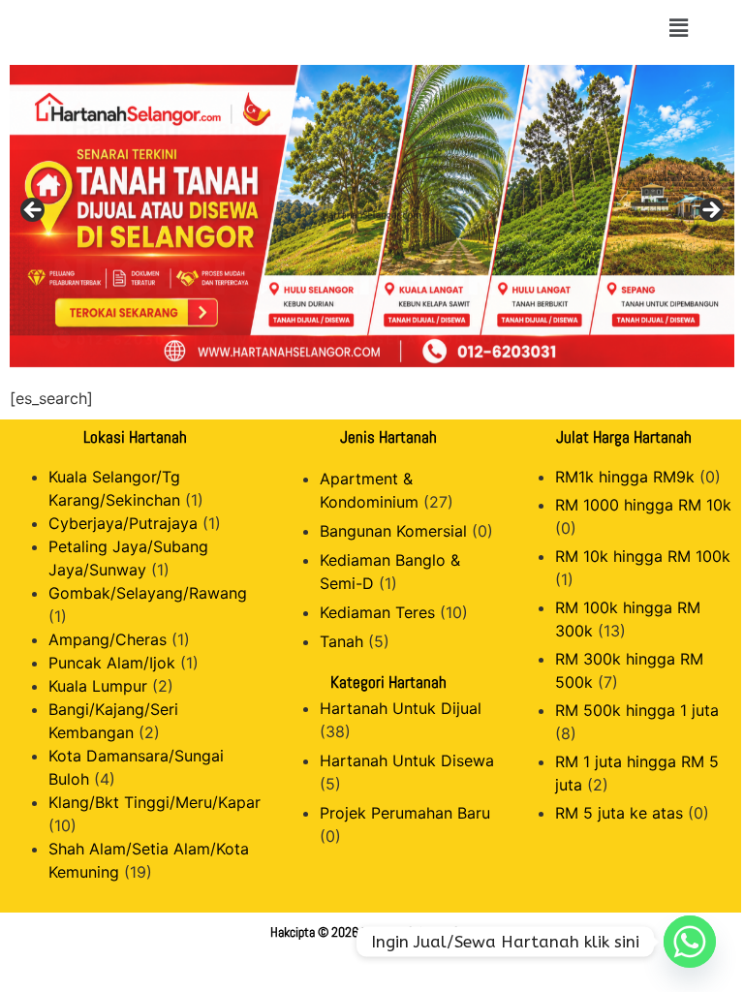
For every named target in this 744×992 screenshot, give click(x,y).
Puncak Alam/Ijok (111, 662)
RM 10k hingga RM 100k (642, 556)
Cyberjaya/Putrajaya (123, 523)
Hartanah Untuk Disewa (407, 760)
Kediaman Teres (377, 612)
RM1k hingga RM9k (625, 476)
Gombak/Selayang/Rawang (147, 593)
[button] (678, 28)
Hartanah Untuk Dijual (400, 708)
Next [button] (710, 211)
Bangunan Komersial (393, 531)
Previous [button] (33, 211)
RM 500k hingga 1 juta (637, 710)
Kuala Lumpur (97, 686)
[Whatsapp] (690, 941)
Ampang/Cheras (107, 639)
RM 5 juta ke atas (619, 812)
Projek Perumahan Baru (405, 812)
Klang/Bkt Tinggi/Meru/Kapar (154, 802)
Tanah (341, 641)
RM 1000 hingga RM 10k (643, 504)
